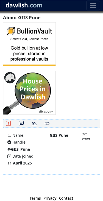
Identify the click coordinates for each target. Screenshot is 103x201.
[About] (8, 123)
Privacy (49, 198)
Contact (66, 198)
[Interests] (47, 123)
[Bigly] (29, 92)
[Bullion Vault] (29, 43)
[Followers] (34, 123)
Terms (35, 198)
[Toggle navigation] (93, 5)
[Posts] (21, 123)
